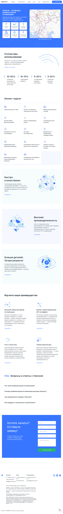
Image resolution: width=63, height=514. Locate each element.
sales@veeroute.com (11, 481)
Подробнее (7, 194)
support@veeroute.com (31, 480)
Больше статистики (9, 67)
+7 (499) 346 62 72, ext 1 (21, 478)
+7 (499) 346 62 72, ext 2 (31, 478)
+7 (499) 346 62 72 (10, 477)
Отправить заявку (46, 450)
